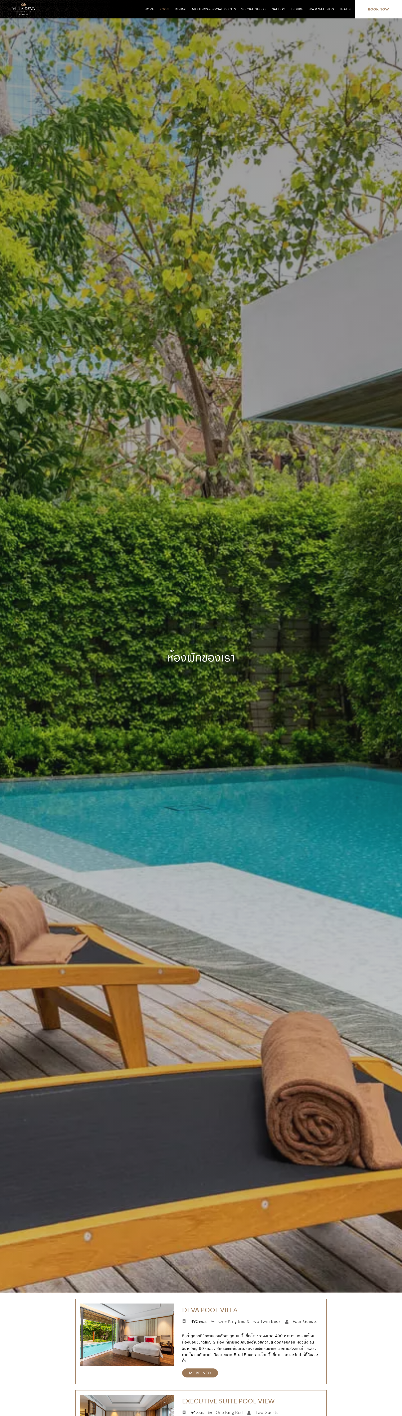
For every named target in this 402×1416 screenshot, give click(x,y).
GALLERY (279, 9)
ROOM (164, 9)
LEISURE (297, 9)
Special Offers (253, 9)
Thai (343, 9)
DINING (181, 9)
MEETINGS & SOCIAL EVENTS (214, 9)
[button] (345, 9)
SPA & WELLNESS (321, 9)
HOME (149, 9)
